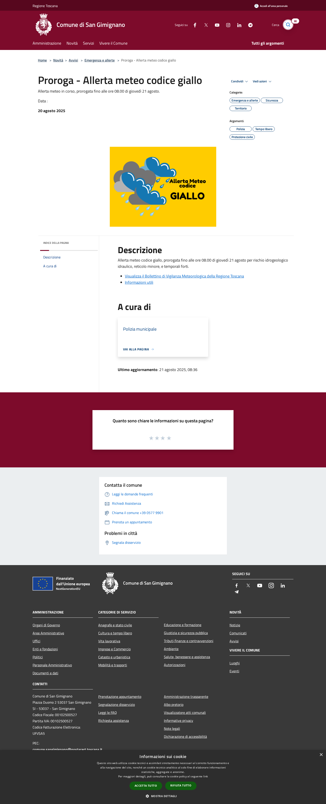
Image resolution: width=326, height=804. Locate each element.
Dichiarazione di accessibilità (185, 736)
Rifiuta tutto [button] (180, 785)
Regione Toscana (45, 5)
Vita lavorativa (109, 641)
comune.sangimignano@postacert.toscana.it (67, 749)
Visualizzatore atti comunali (185, 712)
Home (42, 60)
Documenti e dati (45, 673)
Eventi (234, 671)
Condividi (237, 81)
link (205, 776)
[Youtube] (215, 25)
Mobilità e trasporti (112, 665)
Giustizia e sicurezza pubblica (186, 632)
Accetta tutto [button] (146, 786)
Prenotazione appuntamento (119, 696)
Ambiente (171, 648)
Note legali (172, 728)
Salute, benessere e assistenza (187, 656)
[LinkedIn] (237, 25)
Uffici (36, 641)
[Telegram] (248, 25)
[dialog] (163, 777)
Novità (58, 60)
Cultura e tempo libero (115, 633)
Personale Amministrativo (52, 665)
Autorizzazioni (174, 664)
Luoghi (235, 663)
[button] (163, 796)
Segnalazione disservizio (116, 704)
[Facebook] (193, 25)
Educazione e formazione (182, 624)
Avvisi (73, 60)
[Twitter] (204, 25)
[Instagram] (226, 25)
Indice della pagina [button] (56, 243)
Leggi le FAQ (107, 712)
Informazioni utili (139, 282)
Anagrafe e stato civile (115, 625)
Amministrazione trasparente (186, 696)
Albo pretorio (173, 704)
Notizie (235, 625)
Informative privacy (178, 720)
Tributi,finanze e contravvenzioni (188, 640)
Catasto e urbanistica (114, 657)
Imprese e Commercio (114, 649)
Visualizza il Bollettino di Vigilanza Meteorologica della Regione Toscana (184, 276)
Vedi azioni (260, 81)
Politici (38, 657)
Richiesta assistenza (113, 720)
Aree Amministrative (48, 633)
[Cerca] (288, 24)
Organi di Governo (46, 625)
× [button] (321, 754)
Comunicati (238, 633)
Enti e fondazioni (45, 649)
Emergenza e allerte (99, 60)
